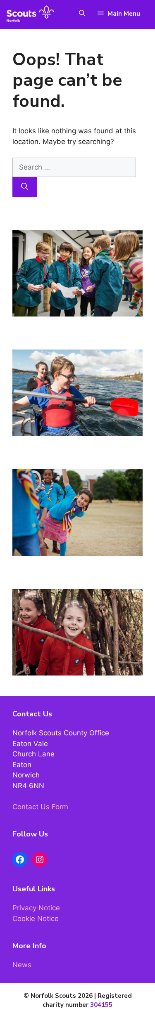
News (21, 965)
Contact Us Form (40, 807)
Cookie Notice (35, 918)
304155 (101, 1005)
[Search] (24, 187)
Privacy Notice (36, 908)
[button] (78, 14)
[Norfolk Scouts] (30, 13)
